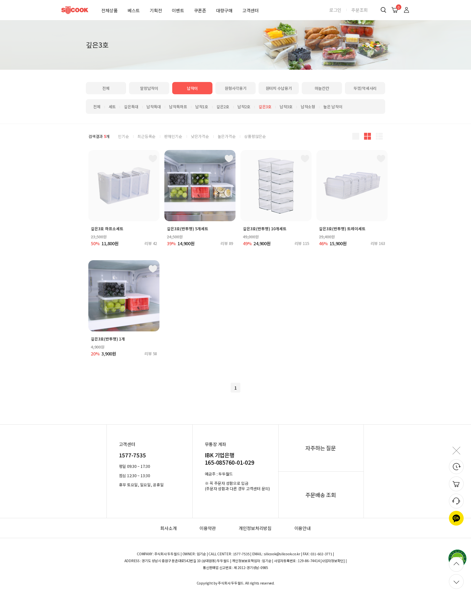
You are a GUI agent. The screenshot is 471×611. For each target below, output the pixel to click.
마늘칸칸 (322, 88)
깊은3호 (265, 106)
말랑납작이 (149, 88)
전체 (106, 88)
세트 (112, 106)
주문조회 (359, 10)
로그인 (335, 10)
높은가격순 (227, 136)
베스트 (134, 10)
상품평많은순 (255, 136)
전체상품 (109, 10)
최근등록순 (146, 136)
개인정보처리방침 (255, 528)
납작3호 (286, 106)
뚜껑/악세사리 (365, 88)
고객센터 (250, 10)
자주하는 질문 (320, 448)
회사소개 (168, 528)
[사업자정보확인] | (333, 560)
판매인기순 (173, 136)
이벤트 (178, 10)
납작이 (192, 88)
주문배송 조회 (320, 495)
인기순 (123, 136)
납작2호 (243, 106)
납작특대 (153, 106)
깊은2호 (222, 106)
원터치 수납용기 (279, 88)
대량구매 (224, 10)
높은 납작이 (332, 106)
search (383, 10)
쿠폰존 (200, 10)
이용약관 (207, 528)
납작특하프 (178, 106)
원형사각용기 (236, 88)
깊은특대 (131, 106)
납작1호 (201, 106)
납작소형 (308, 106)
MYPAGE (406, 10)
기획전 (156, 10)
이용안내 (302, 528)
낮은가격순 (200, 136)
